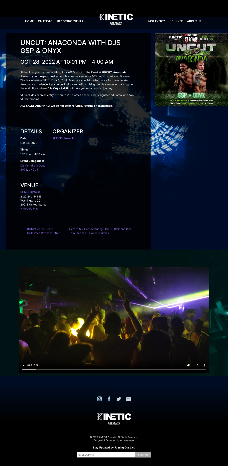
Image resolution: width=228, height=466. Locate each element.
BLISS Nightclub (30, 192)
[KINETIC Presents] (116, 14)
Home (29, 21)
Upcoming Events (70, 21)
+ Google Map (29, 208)
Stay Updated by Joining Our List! (114, 447)
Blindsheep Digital (127, 440)
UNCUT (33, 169)
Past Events (156, 21)
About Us (194, 21)
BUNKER (177, 21)
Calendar (45, 21)
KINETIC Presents (63, 138)
